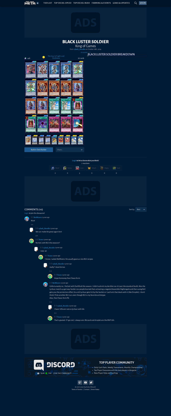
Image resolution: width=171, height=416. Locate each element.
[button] (117, 56)
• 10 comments (85, 52)
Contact (86, 389)
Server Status (95, 389)
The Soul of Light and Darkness (56, 57)
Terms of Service (77, 389)
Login (74, 160)
